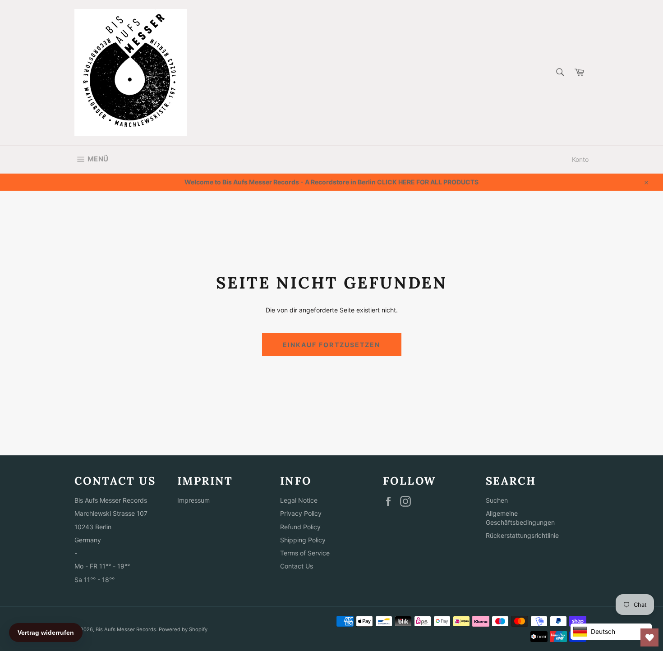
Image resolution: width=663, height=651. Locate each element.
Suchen (497, 500)
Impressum (193, 500)
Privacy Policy (301, 513)
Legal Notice (299, 500)
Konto (580, 159)
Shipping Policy (303, 540)
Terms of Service (305, 553)
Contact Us (296, 566)
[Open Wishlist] (649, 637)
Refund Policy (300, 527)
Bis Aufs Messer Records (126, 629)
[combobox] (559, 73)
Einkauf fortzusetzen (332, 344)
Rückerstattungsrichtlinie (522, 535)
